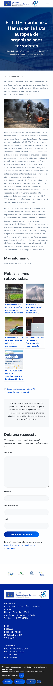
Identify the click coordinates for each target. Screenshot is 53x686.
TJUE (24, 392)
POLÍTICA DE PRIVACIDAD (16, 649)
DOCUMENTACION (12, 632)
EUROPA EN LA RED (13, 635)
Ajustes (31, 682)
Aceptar (7, 682)
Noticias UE (14, 51)
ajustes (21, 675)
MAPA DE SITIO (11, 657)
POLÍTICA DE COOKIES (14, 652)
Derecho (24, 51)
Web (6, 519)
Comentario (9, 452)
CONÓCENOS (10, 638)
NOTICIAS (8, 629)
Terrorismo (17, 392)
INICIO (7, 626)
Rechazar (19, 682)
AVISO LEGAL (10, 646)
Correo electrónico (12, 505)
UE (28, 392)
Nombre (8, 491)
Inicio (7, 51)
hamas (9, 392)
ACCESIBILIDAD (11, 655)
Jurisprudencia (35, 51)
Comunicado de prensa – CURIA (17, 263)
